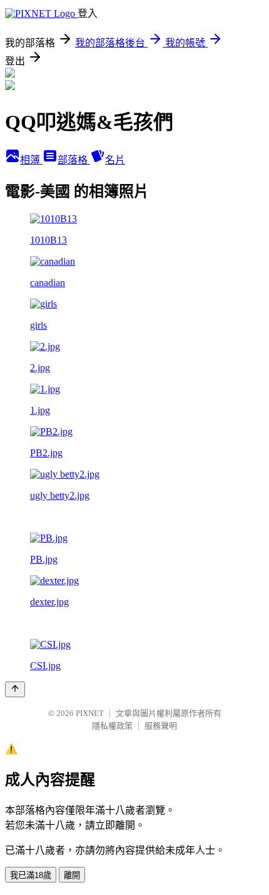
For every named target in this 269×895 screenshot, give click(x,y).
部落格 (74, 160)
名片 (115, 160)
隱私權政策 (112, 725)
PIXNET (90, 713)
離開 (72, 875)
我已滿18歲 (30, 875)
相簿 (31, 160)
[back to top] (15, 689)
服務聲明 (161, 725)
